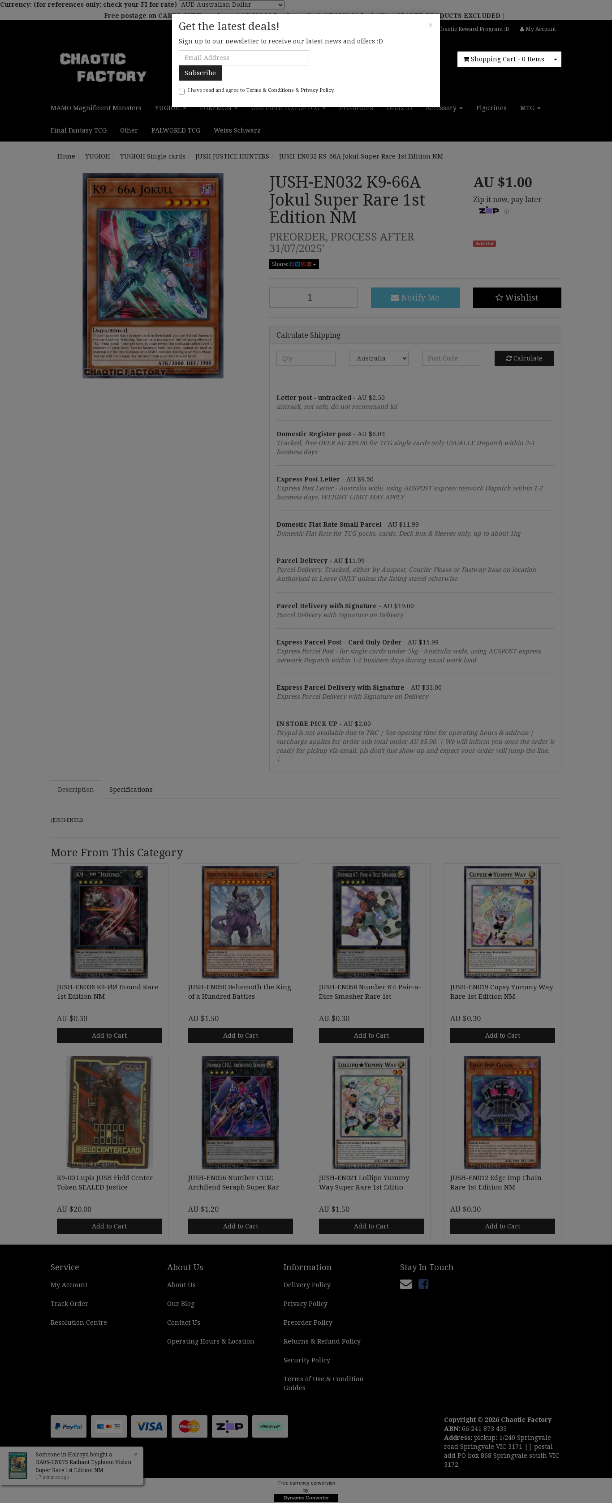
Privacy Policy (317, 90)
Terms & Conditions (270, 90)
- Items (507, 59)
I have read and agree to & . (261, 90)
